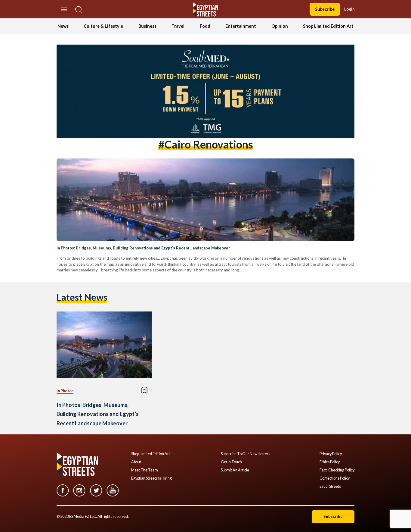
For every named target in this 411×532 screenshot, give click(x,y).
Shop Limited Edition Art (328, 26)
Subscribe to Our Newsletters (245, 454)
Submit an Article (235, 470)
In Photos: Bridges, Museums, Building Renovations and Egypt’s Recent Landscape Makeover (143, 248)
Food (205, 26)
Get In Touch (231, 462)
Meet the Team (144, 470)
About (136, 462)
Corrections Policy (335, 478)
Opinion (279, 26)
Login (349, 9)
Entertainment (240, 26)
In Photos (65, 391)
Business (147, 26)
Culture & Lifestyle (103, 26)
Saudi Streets (330, 486)
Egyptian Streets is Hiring (151, 478)
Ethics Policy (330, 462)
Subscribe (325, 9)
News (63, 26)
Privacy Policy (331, 454)
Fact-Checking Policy (337, 470)
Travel (178, 26)
